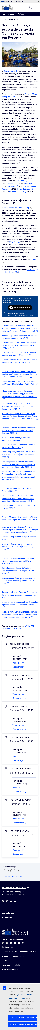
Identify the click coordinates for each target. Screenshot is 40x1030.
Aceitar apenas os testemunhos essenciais (23, 1024)
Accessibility (7, 917)
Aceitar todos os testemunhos (23, 1017)
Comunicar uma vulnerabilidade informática (19, 951)
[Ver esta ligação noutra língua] (31, 208)
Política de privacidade (11, 965)
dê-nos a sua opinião (13, 876)
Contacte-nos (7, 947)
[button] (18, 662)
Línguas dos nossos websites (13, 956)
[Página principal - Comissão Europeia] (7, 7)
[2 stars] (6, 870)
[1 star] (4, 870)
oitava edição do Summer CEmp (16, 208)
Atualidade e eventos (12, 19)
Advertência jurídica (10, 969)
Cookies (5, 960)
